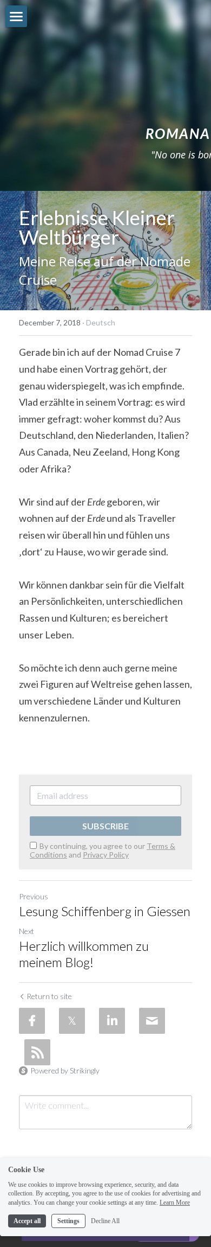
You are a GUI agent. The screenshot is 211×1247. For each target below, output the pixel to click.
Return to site (49, 996)
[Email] (152, 1021)
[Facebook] (32, 1021)
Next (26, 931)
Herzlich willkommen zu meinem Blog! (84, 954)
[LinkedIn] (112, 1021)
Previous (33, 896)
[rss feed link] (37, 1052)
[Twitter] (72, 1021)
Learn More (175, 1202)
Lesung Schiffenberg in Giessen (104, 911)
